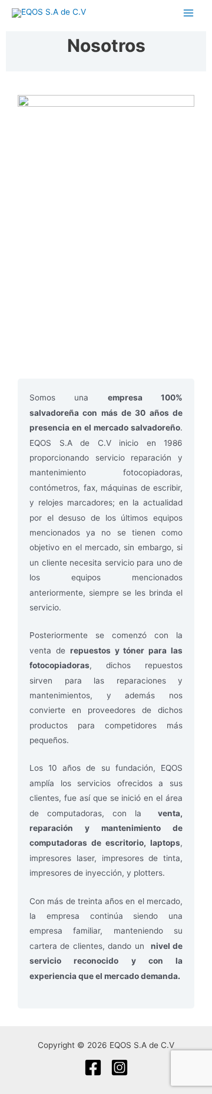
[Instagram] (119, 1067)
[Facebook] (93, 1067)
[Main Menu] (188, 12)
